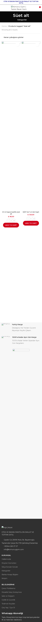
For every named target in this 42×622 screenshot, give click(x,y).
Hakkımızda (6, 559)
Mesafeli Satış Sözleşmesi (12, 592)
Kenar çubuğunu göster (14, 37)
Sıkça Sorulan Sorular (10, 567)
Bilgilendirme (8, 585)
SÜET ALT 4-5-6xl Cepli (31, 212)
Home (4, 26)
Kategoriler (22, 20)
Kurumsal (6, 555)
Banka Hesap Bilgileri (10, 575)
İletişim (4, 578)
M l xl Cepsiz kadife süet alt (11, 213)
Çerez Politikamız (8, 588)
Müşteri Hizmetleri (9, 563)
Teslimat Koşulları (8, 604)
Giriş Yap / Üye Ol (8, 608)
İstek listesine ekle (17, 44)
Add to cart (11, 225)
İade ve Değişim (8, 596)
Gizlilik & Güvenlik (8, 600)
